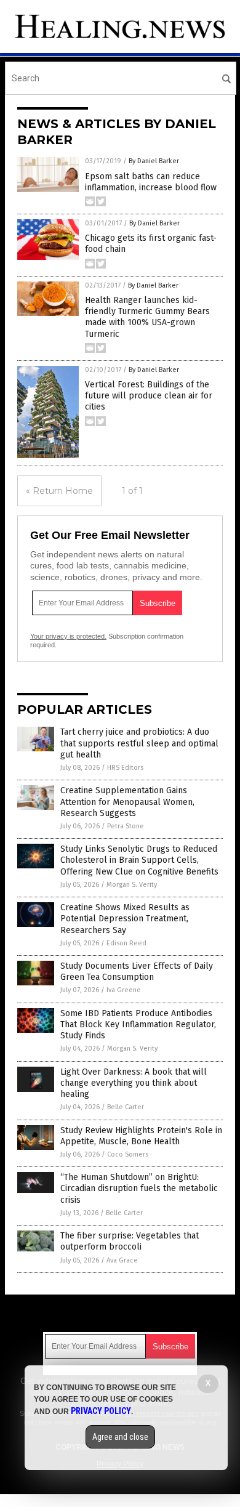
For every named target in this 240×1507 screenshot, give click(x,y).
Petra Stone (125, 826)
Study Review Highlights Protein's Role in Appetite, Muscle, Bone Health (141, 1136)
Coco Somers (127, 1154)
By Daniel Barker (154, 161)
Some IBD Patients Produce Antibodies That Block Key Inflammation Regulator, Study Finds (138, 1024)
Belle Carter (125, 1107)
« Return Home (59, 490)
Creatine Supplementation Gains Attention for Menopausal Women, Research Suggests (127, 801)
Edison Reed (126, 943)
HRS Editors (125, 768)
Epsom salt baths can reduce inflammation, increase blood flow (151, 182)
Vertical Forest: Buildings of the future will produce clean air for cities (148, 395)
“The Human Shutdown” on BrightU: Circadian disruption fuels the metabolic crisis (139, 1188)
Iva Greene (123, 990)
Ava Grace (122, 1260)
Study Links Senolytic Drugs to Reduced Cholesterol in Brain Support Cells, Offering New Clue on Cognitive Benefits (139, 860)
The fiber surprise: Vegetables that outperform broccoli (129, 1241)
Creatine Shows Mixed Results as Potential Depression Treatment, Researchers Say (125, 918)
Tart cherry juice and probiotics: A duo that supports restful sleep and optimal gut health (139, 743)
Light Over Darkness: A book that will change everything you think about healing (133, 1083)
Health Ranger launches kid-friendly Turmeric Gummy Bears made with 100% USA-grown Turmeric (147, 317)
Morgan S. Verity (131, 885)
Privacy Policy (101, 1411)
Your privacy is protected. (68, 636)
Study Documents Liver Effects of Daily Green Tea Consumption (136, 971)
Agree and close (120, 1437)
